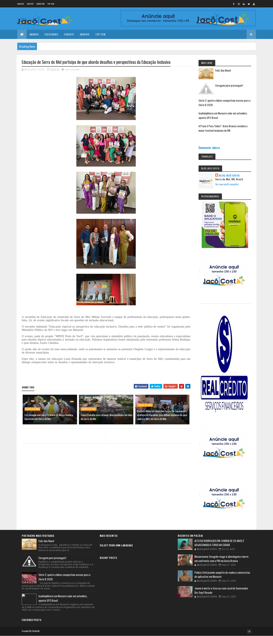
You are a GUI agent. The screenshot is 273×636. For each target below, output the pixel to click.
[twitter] (249, 4)
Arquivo (85, 34)
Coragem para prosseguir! (229, 85)
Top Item (50, 3)
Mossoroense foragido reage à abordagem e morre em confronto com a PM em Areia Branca (221, 558)
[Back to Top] (249, 631)
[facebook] (234, 4)
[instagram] (239, 4)
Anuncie (20, 3)
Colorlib (36, 630)
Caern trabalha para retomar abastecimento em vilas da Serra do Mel (106, 417)
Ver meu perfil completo (226, 184)
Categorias (51, 34)
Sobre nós (40, 3)
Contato (30, 3)
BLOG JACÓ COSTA (229, 175)
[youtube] (254, 4)
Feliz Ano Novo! (223, 70)
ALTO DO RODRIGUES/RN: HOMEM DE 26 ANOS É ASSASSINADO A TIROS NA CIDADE (219, 543)
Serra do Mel (72, 69)
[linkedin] (244, 4)
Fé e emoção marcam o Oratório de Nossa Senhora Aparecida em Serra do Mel (49, 417)
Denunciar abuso (209, 147)
